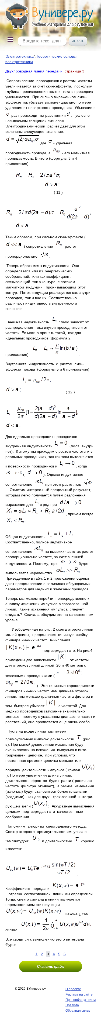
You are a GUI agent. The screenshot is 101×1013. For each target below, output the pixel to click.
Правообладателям (80, 1000)
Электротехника (19, 56)
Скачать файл (50, 966)
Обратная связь (77, 1010)
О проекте (73, 989)
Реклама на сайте (79, 994)
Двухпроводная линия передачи (33, 71)
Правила (72, 1005)
